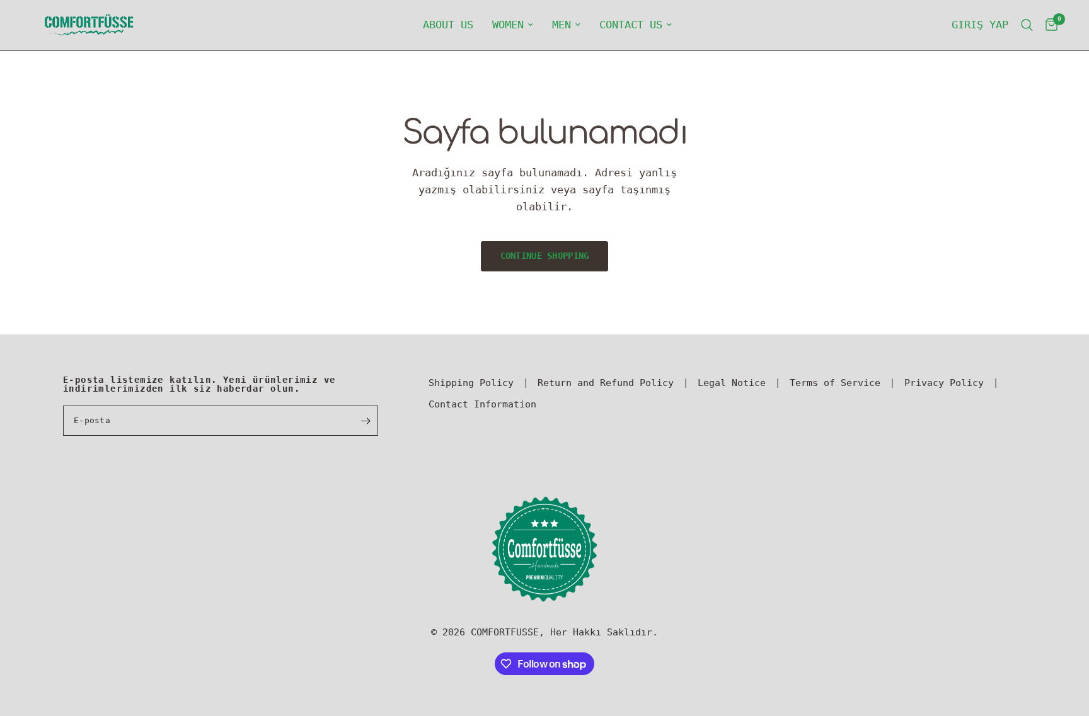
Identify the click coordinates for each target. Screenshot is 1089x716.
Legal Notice (732, 383)
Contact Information (482, 404)
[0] (1048, 25)
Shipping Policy (471, 383)
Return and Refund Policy (606, 383)
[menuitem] (448, 25)
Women (508, 24)
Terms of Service (835, 383)
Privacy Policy (944, 383)
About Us (448, 24)
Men (561, 24)
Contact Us (630, 24)
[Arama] (1027, 25)
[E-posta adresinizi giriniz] (365, 421)
